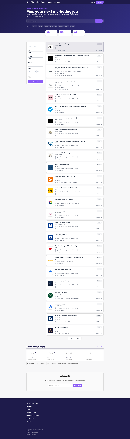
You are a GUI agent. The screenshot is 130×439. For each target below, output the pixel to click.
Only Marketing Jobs (35, 2)
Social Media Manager (73, 363)
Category (30, 56)
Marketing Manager (62, 363)
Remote (50, 2)
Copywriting (42, 363)
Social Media (53, 26)
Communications (30, 363)
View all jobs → (100, 346)
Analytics (54, 363)
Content (61, 26)
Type (29, 50)
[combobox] (35, 65)
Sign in (93, 2)
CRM (48, 363)
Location (30, 62)
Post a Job (99, 2)
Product (72, 26)
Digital (46, 26)
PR (37, 363)
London (40, 26)
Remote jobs (31, 75)
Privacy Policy (30, 418)
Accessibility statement (32, 415)
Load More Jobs (75, 338)
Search (99, 21)
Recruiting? (57, 2)
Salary (29, 68)
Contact (28, 421)
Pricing (28, 409)
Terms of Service (31, 412)
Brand (66, 26)
